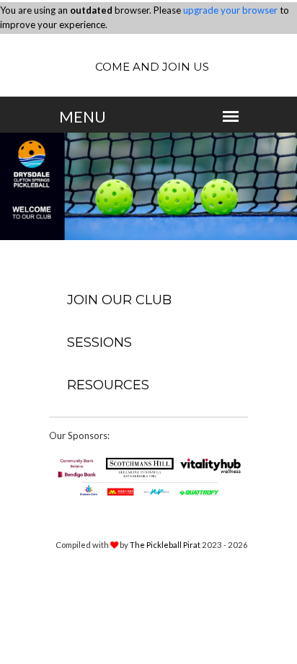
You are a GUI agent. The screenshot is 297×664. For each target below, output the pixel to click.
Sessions (99, 342)
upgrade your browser (230, 10)
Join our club (119, 300)
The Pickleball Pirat (165, 544)
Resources (108, 385)
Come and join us (152, 67)
